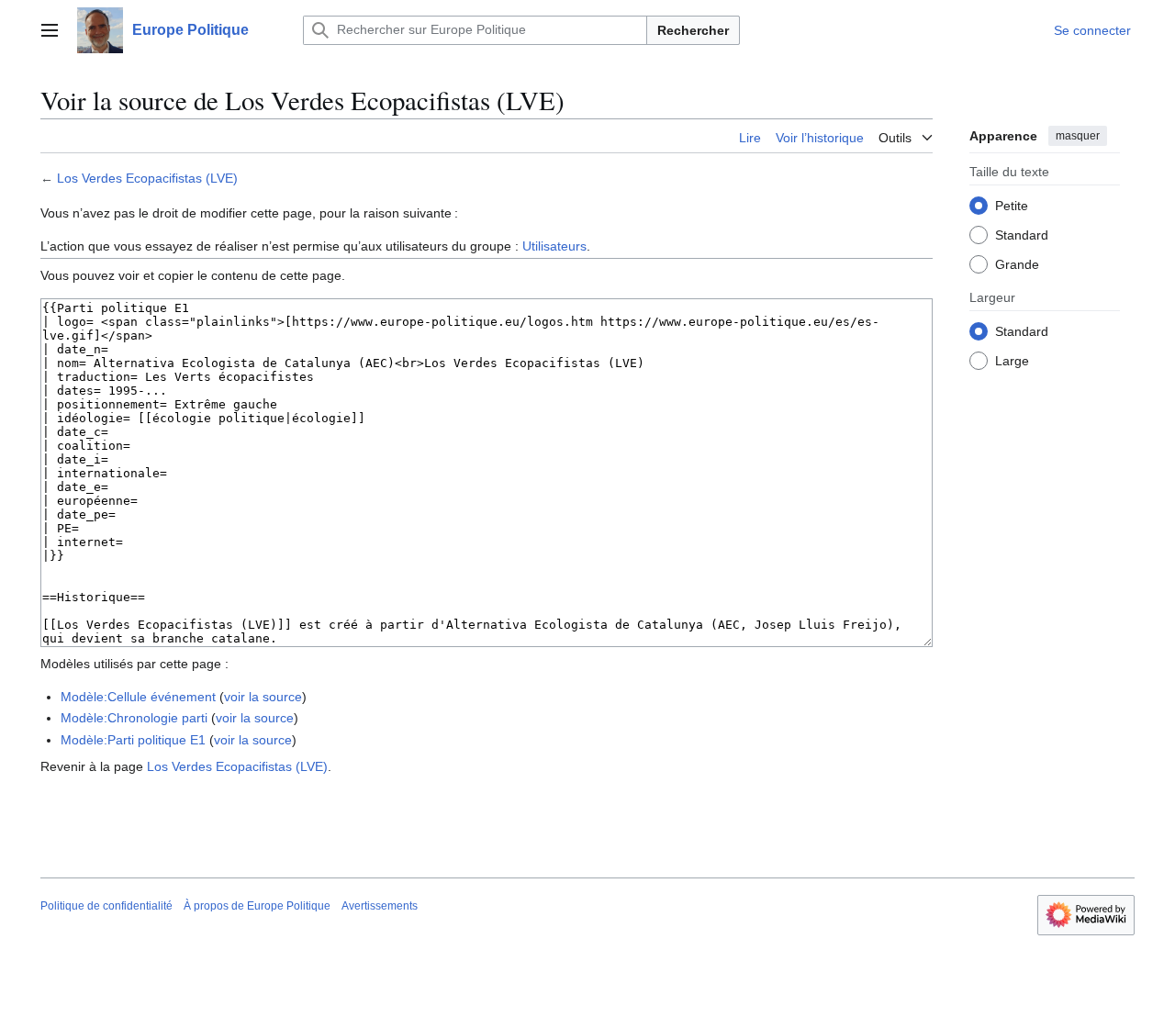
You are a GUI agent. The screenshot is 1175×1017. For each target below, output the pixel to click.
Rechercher (693, 30)
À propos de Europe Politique (257, 906)
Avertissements (379, 906)
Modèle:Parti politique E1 (133, 739)
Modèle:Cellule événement (138, 696)
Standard (1021, 234)
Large (1012, 359)
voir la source (263, 696)
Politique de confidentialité (106, 906)
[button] (49, 30)
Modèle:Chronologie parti (134, 717)
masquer (1078, 135)
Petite (1011, 204)
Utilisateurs (554, 246)
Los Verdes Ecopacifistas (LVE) (147, 178)
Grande (1017, 263)
